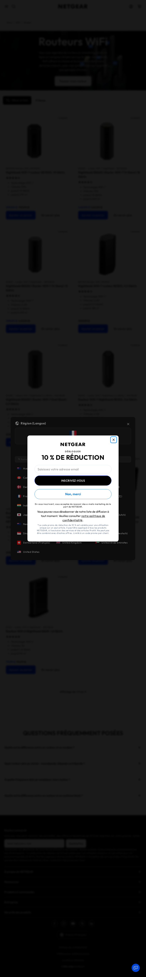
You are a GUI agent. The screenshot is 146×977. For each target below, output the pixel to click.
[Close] (113, 440)
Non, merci (73, 494)
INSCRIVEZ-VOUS (73, 480)
